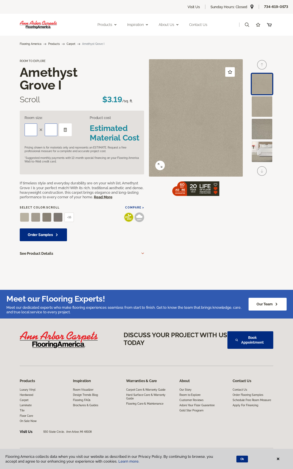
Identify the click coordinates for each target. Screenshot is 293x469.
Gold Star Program (191, 410)
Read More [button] (103, 197)
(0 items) (269, 24)
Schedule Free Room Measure (252, 400)
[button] (247, 25)
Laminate (26, 405)
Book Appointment (252, 339)
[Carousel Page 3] (262, 129)
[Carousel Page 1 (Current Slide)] (262, 84)
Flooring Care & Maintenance (144, 403)
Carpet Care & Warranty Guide (145, 389)
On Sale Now (28, 421)
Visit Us (194, 7)
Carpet (71, 43)
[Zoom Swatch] (160, 165)
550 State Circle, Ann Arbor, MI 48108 (67, 431)
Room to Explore (190, 394)
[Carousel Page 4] (262, 151)
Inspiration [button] (135, 25)
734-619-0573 (276, 7)
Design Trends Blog (85, 394)
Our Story (185, 389)
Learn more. (128, 461)
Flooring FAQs (81, 400)
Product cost (100, 118)
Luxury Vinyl (27, 389)
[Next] (262, 171)
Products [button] (104, 25)
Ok (242, 459)
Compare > (134, 207)
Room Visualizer (83, 389)
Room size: (34, 118)
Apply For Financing (245, 405)
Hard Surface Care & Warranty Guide (145, 396)
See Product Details (36, 253)
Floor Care (26, 415)
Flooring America (30, 43)
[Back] (262, 65)
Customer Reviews (191, 400)
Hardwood (26, 394)
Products (54, 43)
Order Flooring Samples (248, 394)
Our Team (265, 304)
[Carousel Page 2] (262, 106)
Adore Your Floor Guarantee (196, 405)
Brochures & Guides (85, 405)
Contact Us (198, 25)
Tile (22, 410)
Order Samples (40, 235)
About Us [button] (166, 25)
